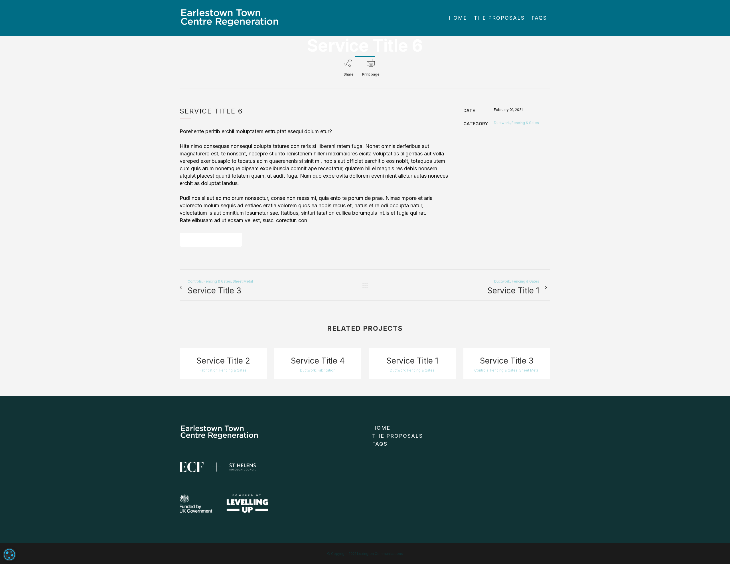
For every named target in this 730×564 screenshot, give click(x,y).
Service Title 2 (223, 361)
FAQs (380, 444)
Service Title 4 (318, 361)
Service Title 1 (412, 361)
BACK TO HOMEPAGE (211, 239)
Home (381, 428)
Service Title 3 (507, 361)
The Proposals (397, 436)
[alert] (9, 554)
